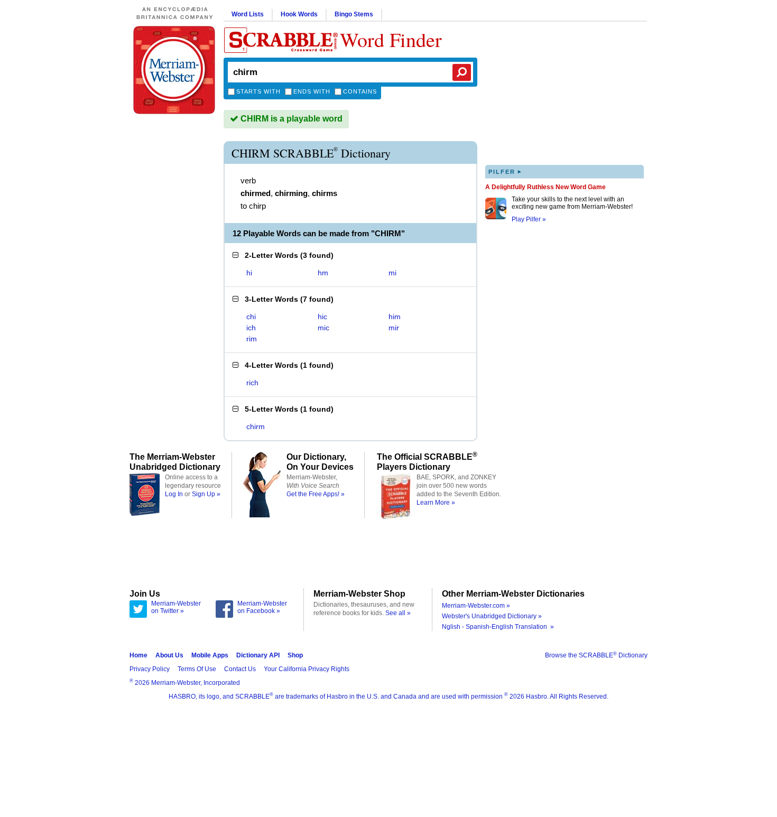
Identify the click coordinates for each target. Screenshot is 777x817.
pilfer (505, 171)
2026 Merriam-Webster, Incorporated (185, 682)
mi (392, 272)
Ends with (311, 91)
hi (249, 272)
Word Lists (248, 14)
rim (251, 339)
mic (323, 327)
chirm (255, 426)
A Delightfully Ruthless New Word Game (545, 187)
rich (252, 382)
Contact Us (240, 669)
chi (251, 316)
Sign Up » (206, 494)
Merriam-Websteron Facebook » (262, 607)
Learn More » (436, 502)
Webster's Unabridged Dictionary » (492, 616)
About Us (169, 655)
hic (322, 316)
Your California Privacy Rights (306, 669)
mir (393, 327)
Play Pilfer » (529, 219)
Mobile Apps (209, 655)
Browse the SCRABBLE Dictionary (596, 655)
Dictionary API (258, 655)
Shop (295, 655)
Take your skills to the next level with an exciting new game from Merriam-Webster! (572, 203)
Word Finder (391, 39)
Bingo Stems (354, 14)
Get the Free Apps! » (315, 494)
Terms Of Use (197, 669)
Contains (360, 91)
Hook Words (299, 14)
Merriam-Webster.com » (476, 605)
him (394, 316)
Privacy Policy (150, 669)
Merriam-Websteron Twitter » (176, 607)
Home (138, 655)
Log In (174, 494)
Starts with (258, 91)
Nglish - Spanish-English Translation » (498, 626)
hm (323, 272)
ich (251, 327)
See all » (398, 613)
